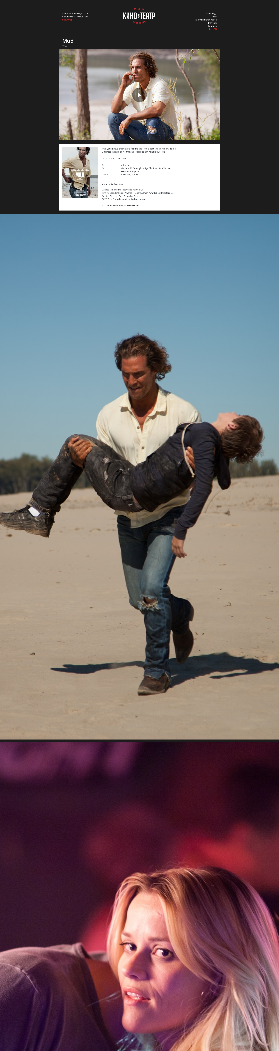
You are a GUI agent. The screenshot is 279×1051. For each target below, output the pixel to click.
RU (210, 29)
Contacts (212, 26)
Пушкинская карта (207, 19)
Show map (67, 19)
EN (215, 29)
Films (214, 16)
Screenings (211, 13)
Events (213, 23)
